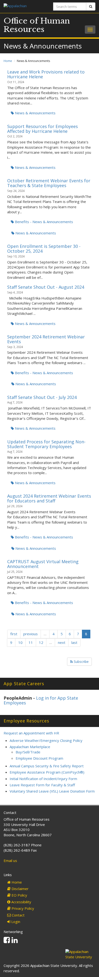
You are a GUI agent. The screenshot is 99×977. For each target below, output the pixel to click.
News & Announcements (35, 112)
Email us (10, 860)
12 (41, 642)
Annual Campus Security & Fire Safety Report (47, 765)
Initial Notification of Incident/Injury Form (43, 778)
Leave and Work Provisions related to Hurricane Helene (46, 74)
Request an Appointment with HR (31, 733)
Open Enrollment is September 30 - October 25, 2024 (43, 248)
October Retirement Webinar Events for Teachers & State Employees (48, 183)
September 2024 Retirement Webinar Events (46, 339)
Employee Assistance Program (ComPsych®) (47, 772)
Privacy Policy (22, 908)
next (61, 642)
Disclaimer (20, 888)
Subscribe (81, 661)
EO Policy (19, 895)
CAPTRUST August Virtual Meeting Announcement (43, 564)
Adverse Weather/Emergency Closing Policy (46, 740)
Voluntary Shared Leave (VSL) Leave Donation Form (52, 791)
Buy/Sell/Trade (28, 752)
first (13, 633)
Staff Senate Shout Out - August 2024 (45, 287)
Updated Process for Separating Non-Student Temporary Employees (46, 444)
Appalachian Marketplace (30, 746)
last (74, 642)
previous (30, 633)
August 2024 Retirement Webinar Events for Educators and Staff (49, 498)
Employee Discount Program (39, 758)
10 (20, 642)
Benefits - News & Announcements (43, 221)
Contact (18, 915)
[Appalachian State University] (25, 6)
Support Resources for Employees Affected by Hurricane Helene (42, 128)
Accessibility (20, 901)
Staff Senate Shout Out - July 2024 (42, 397)
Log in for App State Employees (41, 700)
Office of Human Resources (37, 25)
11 (31, 642)
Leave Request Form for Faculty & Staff (42, 784)
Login (15, 921)
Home (8, 61)
